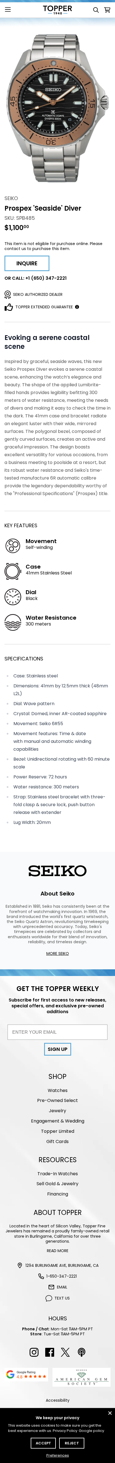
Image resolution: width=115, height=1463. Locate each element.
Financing (57, 1194)
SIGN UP (58, 1049)
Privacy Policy (65, 1430)
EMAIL (62, 1287)
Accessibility (58, 1400)
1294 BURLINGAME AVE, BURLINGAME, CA (62, 1265)
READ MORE (57, 1250)
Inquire (26, 263)
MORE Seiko (57, 953)
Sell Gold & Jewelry (57, 1184)
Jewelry (57, 1111)
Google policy (91, 1430)
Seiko (11, 198)
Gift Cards (57, 1141)
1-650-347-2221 (61, 1276)
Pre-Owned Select (57, 1100)
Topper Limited (57, 1131)
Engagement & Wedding (57, 1121)
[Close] (110, 1413)
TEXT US (62, 1298)
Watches (58, 1090)
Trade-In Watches (57, 1174)
